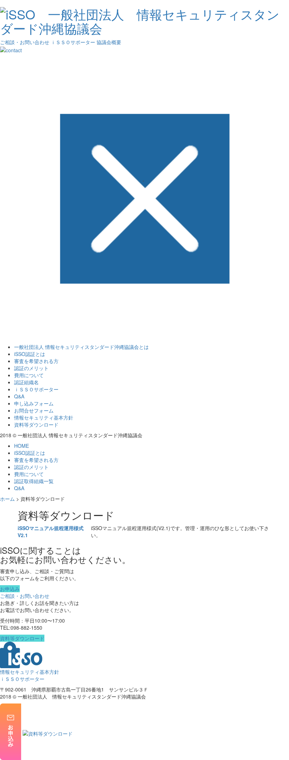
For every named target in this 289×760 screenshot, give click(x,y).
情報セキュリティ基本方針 (43, 417)
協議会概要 (109, 42)
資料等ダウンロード (36, 424)
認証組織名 (26, 382)
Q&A (19, 396)
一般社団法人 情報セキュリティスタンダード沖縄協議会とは (81, 346)
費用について (29, 375)
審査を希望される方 (36, 360)
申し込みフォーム (34, 403)
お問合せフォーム (34, 410)
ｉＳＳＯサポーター (73, 42)
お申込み (10, 588)
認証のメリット (31, 368)
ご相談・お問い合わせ (24, 42)
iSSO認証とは (29, 353)
